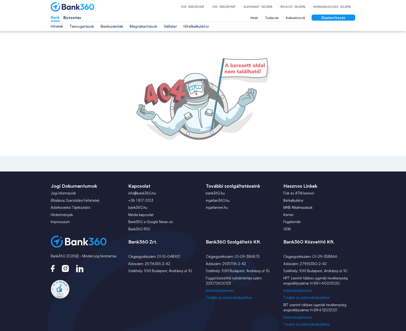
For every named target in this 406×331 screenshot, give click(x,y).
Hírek (254, 18)
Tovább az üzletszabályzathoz (229, 297)
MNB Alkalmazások (297, 207)
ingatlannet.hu (217, 207)
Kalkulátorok (295, 18)
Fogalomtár (292, 222)
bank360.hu (137, 207)
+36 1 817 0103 (140, 200)
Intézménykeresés (220, 290)
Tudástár (272, 18)
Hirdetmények (62, 215)
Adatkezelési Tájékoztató (70, 207)
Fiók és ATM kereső (298, 193)
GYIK (287, 229)
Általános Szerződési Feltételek (75, 200)
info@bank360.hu (142, 193)
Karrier (288, 215)
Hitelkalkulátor (196, 26)
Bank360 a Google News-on (150, 222)
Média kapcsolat (141, 215)
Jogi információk (63, 193)
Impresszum (60, 222)
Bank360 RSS (139, 229)
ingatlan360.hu (218, 200)
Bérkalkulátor (293, 200)
